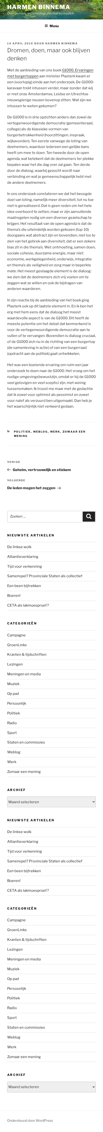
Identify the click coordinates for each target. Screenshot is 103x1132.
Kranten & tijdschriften (26, 654)
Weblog (40, 431)
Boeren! (14, 595)
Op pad (13, 694)
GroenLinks (17, 645)
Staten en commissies (26, 742)
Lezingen (15, 664)
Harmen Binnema (38, 7)
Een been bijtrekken (24, 586)
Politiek (22, 431)
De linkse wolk (19, 547)
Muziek (13, 684)
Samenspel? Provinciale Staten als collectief (44, 576)
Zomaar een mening (24, 772)
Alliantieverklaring (22, 557)
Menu (54, 26)
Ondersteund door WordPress (30, 1120)
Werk (55, 431)
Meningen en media (24, 674)
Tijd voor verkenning (24, 566)
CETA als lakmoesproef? (28, 605)
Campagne (16, 635)
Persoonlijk (16, 703)
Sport (12, 733)
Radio (12, 723)
